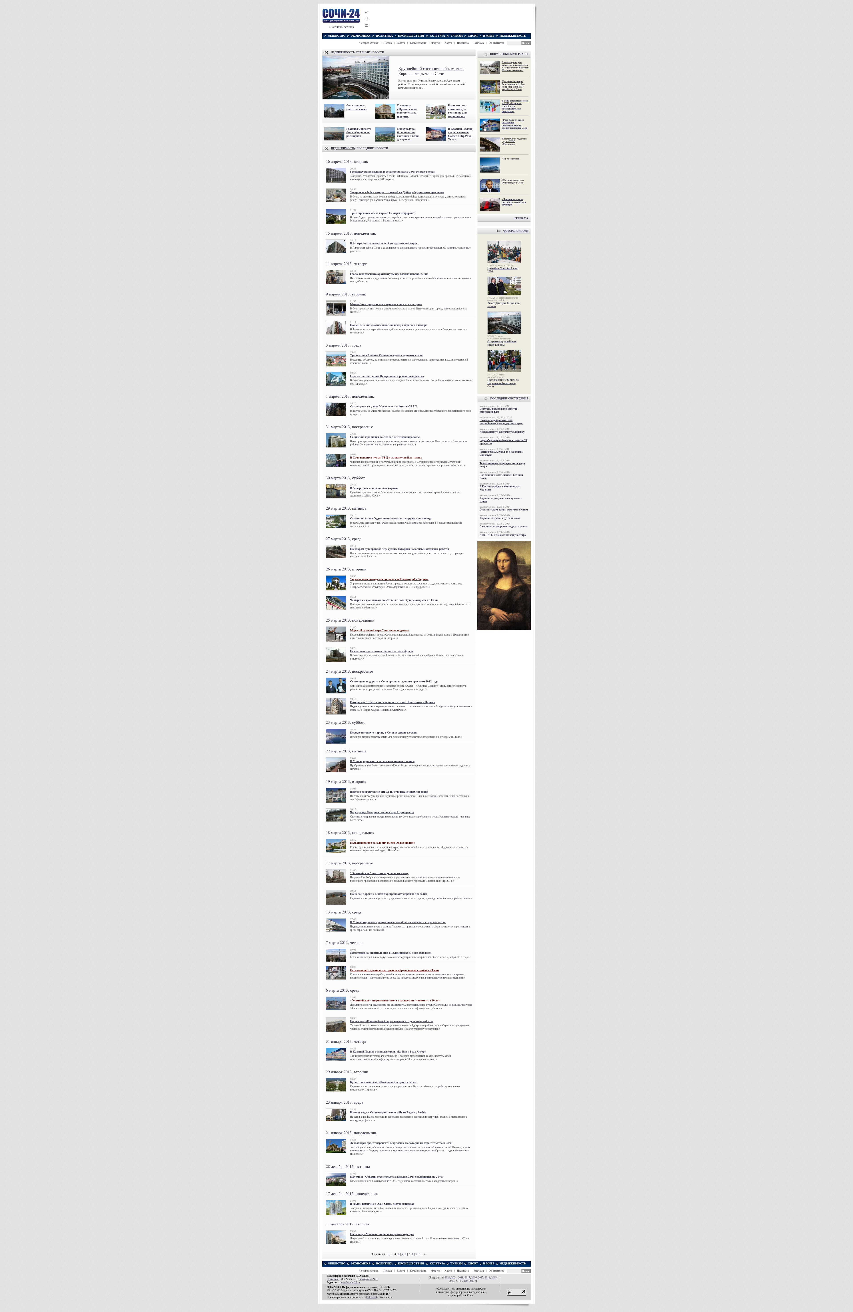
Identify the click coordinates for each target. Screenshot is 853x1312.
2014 (487, 1277)
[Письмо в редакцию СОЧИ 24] (367, 26)
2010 (465, 1280)
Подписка (463, 42)
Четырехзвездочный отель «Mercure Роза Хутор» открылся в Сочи (394, 600)
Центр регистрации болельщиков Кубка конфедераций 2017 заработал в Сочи (513, 85)
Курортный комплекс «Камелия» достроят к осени (383, 1082)
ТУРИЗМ (456, 35)
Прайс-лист (333, 1279)
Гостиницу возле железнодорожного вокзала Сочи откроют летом (392, 171)
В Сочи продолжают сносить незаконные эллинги (382, 761)
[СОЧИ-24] (341, 22)
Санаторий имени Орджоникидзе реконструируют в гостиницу (390, 518)
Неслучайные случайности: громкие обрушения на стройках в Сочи (394, 970)
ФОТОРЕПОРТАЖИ (515, 230)
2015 (480, 1277)
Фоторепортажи (369, 42)
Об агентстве (496, 42)
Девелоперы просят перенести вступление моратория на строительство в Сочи (401, 1143)
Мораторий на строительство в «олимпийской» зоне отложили (390, 952)
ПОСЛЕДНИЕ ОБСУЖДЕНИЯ (509, 398)
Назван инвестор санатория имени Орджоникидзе (382, 842)
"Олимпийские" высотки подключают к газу (379, 873)
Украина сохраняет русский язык (500, 518)
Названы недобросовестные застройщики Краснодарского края (501, 422)
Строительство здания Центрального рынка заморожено (387, 376)
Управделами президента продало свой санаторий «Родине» (389, 579)
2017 (467, 1277)
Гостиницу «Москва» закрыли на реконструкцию (382, 1234)
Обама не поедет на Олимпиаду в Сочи (513, 181)
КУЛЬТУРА (437, 35)
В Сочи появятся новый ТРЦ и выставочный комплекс (386, 457)
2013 (494, 1277)
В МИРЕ (488, 35)
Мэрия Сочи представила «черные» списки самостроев (386, 304)
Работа (401, 42)
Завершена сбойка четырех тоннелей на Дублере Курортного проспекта (397, 192)
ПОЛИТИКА (384, 35)
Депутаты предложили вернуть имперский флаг (498, 410)
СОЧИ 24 (371, 1297)
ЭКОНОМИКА (360, 35)
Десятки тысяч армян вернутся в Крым (504, 509)
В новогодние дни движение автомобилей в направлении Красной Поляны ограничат (515, 66)
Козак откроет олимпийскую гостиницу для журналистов (457, 111)
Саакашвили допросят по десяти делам (503, 526)
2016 (474, 1277)
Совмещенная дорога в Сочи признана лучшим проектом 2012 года (394, 681)
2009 (471, 1280)
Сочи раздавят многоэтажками (356, 107)
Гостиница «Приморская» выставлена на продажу (407, 111)
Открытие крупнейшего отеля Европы (501, 343)
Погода (387, 42)
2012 (451, 1280)
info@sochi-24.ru (368, 1279)
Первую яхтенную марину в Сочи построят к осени (383, 732)
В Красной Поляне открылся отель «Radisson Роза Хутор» (388, 1051)
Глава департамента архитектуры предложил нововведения (389, 273)
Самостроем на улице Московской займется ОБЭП (383, 406)
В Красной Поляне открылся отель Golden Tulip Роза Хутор (460, 134)
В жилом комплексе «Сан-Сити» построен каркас (382, 1203)
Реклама (479, 42)
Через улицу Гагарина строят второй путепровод (382, 812)
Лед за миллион (510, 158)
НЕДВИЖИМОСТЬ (513, 35)
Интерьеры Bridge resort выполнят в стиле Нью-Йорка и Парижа (392, 702)
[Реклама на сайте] (504, 628)
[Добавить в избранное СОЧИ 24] (367, 22)
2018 (460, 1277)
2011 (458, 1280)
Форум (435, 42)
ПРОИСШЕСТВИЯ (411, 35)
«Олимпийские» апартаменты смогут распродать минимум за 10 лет (395, 1000)
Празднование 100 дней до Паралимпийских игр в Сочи (503, 383)
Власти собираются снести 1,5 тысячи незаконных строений (389, 791)
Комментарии (418, 42)
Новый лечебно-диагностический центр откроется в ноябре (388, 325)
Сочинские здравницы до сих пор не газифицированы (385, 437)
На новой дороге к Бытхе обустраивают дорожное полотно (388, 893)
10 (420, 1254)
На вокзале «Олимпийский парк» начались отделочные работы (391, 1021)
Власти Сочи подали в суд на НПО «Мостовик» (514, 141)
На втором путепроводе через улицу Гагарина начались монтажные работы (399, 548)
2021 (454, 1277)
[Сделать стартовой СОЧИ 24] (367, 16)
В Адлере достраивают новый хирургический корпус (384, 243)
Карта (448, 42)
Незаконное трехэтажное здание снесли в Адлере (381, 651)
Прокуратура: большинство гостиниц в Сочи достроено (408, 134)
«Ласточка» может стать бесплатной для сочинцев (514, 202)
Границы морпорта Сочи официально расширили (358, 132)
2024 (447, 1277)
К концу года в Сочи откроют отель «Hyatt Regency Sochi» (388, 1112)
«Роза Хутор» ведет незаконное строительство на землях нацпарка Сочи (514, 123)
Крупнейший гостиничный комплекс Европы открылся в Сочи (431, 71)
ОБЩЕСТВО (336, 35)
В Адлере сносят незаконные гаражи (374, 488)
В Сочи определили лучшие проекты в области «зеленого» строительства (398, 922)
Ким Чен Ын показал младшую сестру (503, 534)
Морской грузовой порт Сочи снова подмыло (379, 630)
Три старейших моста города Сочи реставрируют (382, 213)
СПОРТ (473, 35)
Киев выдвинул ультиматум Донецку (502, 431)
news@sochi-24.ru (350, 1282)
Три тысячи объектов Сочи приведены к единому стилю (386, 355)
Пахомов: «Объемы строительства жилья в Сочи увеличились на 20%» (397, 1176)
